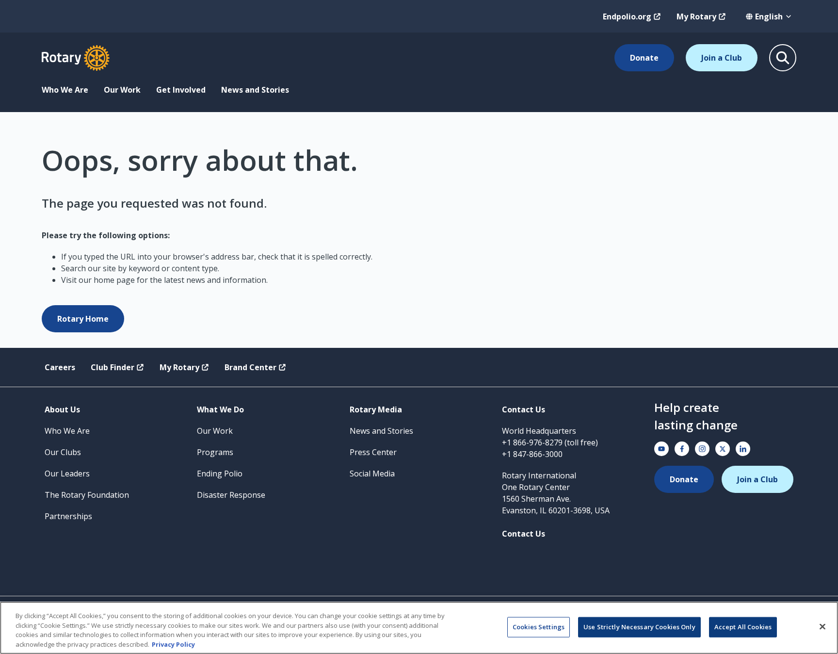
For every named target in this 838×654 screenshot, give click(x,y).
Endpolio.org (627, 16)
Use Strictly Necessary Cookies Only (639, 626)
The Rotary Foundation (87, 495)
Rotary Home (83, 318)
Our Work (122, 89)
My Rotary (696, 16)
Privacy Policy (173, 643)
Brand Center (250, 367)
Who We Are (65, 89)
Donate (644, 57)
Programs (215, 452)
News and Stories (255, 89)
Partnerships (68, 516)
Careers (60, 367)
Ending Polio (219, 473)
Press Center (373, 452)
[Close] (822, 626)
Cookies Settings (538, 626)
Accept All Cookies (743, 626)
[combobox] (768, 16)
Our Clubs (63, 452)
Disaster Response (231, 495)
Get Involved (181, 89)
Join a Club (721, 57)
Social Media (372, 473)
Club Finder (112, 367)
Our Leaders (67, 473)
